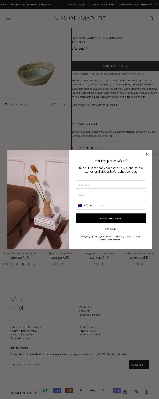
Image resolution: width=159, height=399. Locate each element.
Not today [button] (110, 228)
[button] (147, 154)
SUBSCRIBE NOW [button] (111, 218)
